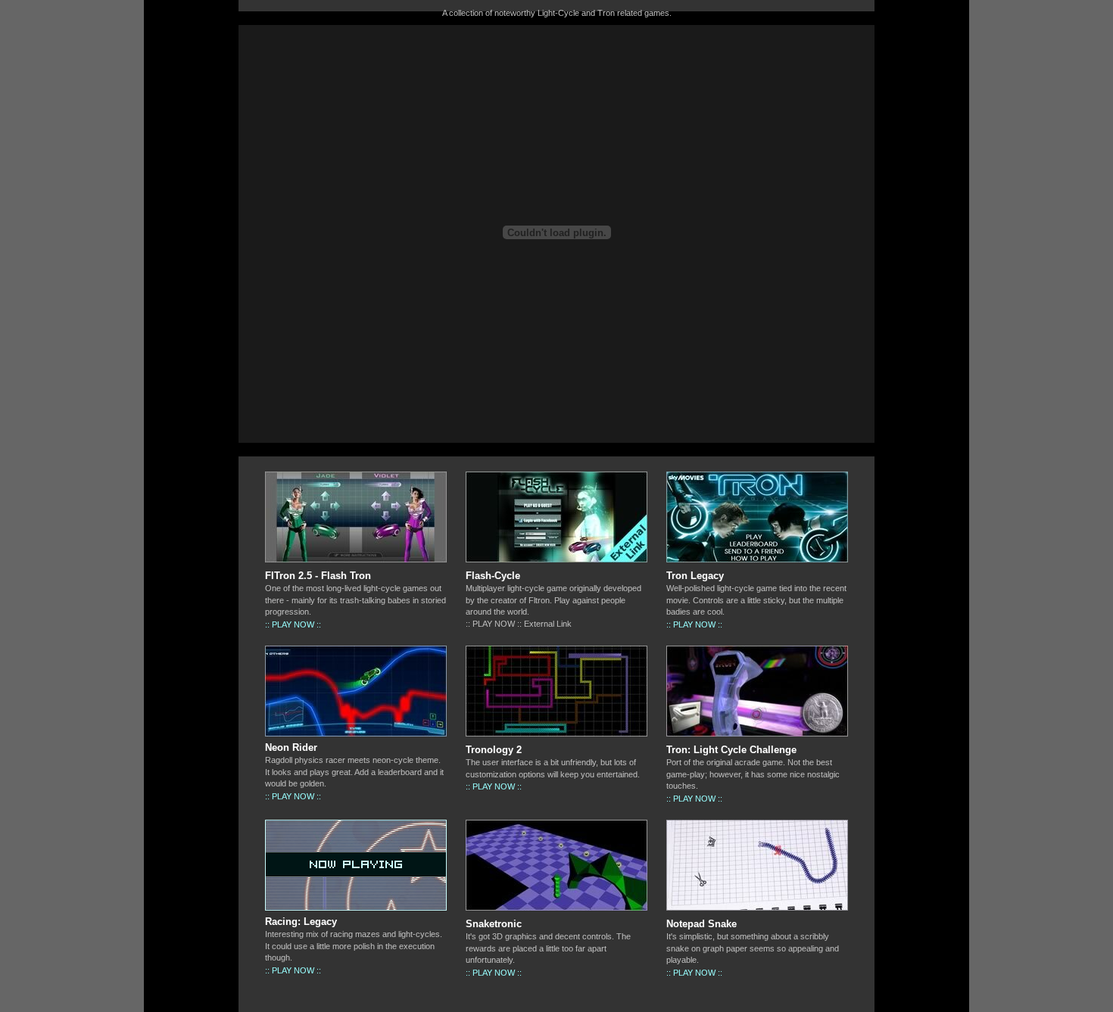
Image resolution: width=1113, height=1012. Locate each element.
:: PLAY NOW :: (293, 624)
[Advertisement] (71, 254)
